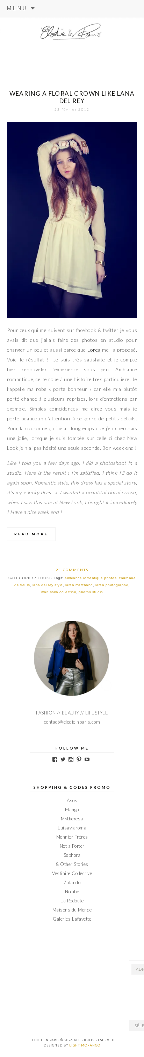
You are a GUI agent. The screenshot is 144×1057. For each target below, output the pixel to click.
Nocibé (72, 891)
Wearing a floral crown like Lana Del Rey (72, 97)
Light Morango (84, 1045)
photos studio (91, 592)
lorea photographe (112, 585)
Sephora (72, 855)
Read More (31, 534)
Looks (45, 578)
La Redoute (72, 900)
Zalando (72, 882)
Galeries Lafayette (72, 919)
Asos (72, 800)
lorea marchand (79, 585)
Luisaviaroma (72, 828)
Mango (72, 809)
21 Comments (72, 570)
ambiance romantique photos (90, 578)
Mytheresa (72, 818)
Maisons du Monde (72, 910)
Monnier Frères (72, 837)
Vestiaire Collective (72, 873)
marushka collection (59, 592)
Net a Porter (72, 846)
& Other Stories (72, 864)
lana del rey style (48, 585)
